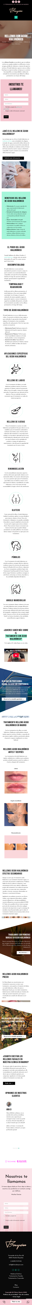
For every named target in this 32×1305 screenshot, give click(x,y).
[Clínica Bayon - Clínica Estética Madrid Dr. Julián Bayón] (16, 10)
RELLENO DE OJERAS (16, 421)
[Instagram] (19, 2)
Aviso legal (16, 1296)
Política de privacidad (10, 1294)
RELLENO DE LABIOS (16, 380)
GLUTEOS (16, 510)
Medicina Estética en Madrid (15, 42)
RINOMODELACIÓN (16, 468)
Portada (4, 42)
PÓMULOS (16, 557)
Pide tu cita (16, 1301)
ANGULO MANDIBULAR (16, 600)
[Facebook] (13, 2)
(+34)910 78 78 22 (16, 1261)
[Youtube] (16, 2)
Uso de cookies (24, 1294)
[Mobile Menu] (16, 17)
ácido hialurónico (8, 257)
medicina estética (7, 141)
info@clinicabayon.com (16, 1264)
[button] (13, 1148)
